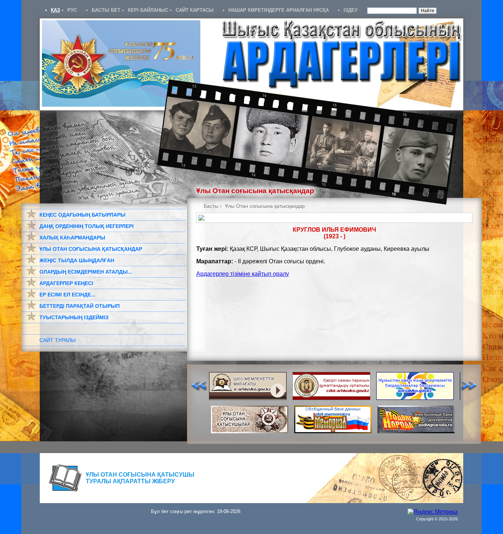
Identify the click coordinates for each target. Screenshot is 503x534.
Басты (211, 206)
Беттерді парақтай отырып (79, 306)
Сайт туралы (57, 340)
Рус (72, 10)
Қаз (55, 10)
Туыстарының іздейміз (74, 317)
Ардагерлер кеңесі (66, 283)
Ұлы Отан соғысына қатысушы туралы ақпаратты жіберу (140, 477)
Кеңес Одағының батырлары (82, 215)
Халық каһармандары (72, 238)
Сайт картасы (195, 10)
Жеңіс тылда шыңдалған (76, 260)
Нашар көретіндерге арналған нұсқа (278, 10)
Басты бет (106, 10)
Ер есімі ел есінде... (67, 295)
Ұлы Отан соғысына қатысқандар (90, 249)
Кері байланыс (148, 10)
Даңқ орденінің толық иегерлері (86, 226)
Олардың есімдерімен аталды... (85, 272)
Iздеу (351, 10)
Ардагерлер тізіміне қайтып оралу (242, 274)
